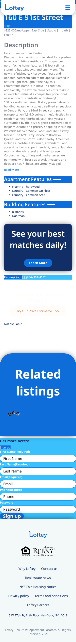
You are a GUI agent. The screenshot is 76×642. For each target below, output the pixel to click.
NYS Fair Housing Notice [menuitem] (38, 587)
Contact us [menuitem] (49, 568)
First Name (15, 452)
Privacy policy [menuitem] (18, 596)
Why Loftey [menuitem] (26, 568)
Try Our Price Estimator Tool (38, 311)
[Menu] (67, 7)
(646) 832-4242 (36, 277)
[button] (38, 263)
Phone (12, 490)
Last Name (15, 464)
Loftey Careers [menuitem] (38, 605)
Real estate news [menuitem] (38, 577)
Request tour (13, 277)
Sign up (5, 447)
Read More (11, 170)
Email (11, 477)
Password (7, 502)
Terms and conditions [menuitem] (51, 596)
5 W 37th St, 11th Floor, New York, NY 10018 (38, 615)
